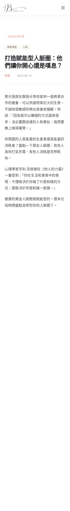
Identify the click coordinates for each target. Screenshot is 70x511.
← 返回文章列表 (14, 36)
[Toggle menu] (63, 8)
